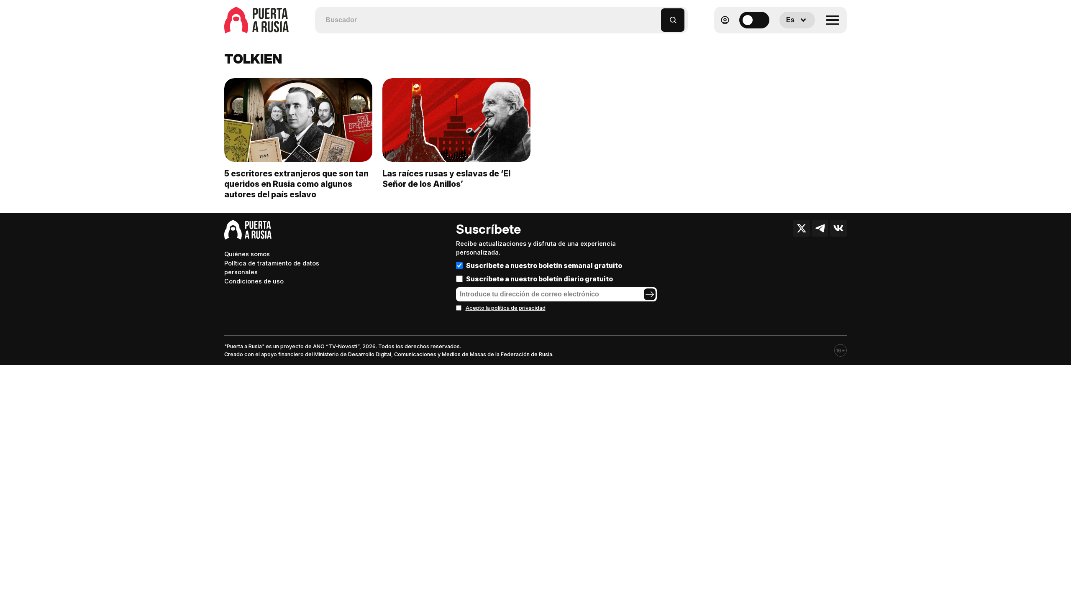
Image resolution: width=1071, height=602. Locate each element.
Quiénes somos (247, 254)
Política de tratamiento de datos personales (271, 268)
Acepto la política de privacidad (506, 308)
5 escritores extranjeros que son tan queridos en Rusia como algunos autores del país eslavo (296, 183)
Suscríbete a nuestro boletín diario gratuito (539, 279)
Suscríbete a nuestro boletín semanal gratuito (544, 265)
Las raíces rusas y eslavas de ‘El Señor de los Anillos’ (446, 178)
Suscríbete (488, 229)
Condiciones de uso (254, 281)
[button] (655, 16)
